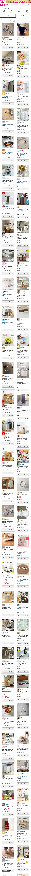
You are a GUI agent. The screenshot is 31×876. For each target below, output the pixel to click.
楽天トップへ (26, 4)
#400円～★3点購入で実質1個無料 (22, 182)
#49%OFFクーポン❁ (21, 322)
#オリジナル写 (23, 580)
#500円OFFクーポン (8, 208)
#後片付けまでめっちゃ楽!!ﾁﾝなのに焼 (7, 153)
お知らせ (19, 12)
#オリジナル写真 (6, 124)
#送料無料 (19, 776)
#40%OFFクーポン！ (8, 493)
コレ (5, 47)
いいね (11, 47)
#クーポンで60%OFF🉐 (22, 579)
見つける (12, 12)
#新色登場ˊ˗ (6, 96)
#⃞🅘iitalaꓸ (20, 40)
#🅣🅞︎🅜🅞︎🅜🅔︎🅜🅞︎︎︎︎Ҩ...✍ (8, 691)
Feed (4, 12)
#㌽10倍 (6, 40)
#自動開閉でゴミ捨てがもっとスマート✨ (23, 210)
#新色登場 (6, 835)
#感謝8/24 (4, 322)
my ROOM (27, 12)
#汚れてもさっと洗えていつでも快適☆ (22, 154)
